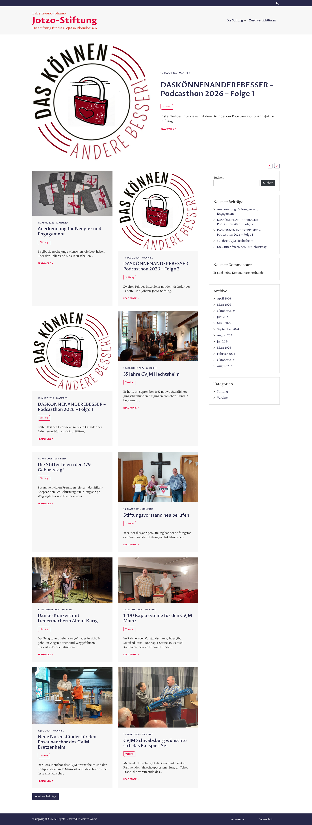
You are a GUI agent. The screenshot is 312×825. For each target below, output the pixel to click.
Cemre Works (89, 819)
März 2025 (224, 323)
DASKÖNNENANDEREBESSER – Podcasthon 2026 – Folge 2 (157, 266)
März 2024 (224, 347)
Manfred (184, 44)
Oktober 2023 (226, 360)
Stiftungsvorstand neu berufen (156, 515)
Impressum (231, 3)
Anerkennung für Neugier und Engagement (214, 61)
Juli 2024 (223, 341)
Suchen (218, 177)
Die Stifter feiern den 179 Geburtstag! (64, 467)
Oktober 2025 (226, 311)
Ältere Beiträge (47, 796)
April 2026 (224, 298)
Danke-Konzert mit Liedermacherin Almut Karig (68, 618)
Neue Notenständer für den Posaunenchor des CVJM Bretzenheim (67, 742)
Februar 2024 (226, 354)
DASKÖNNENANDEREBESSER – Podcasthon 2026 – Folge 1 (72, 407)
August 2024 (225, 335)
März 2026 (224, 305)
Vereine (129, 382)
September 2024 (228, 329)
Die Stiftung (235, 20)
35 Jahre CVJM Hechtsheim (151, 374)
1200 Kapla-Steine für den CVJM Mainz (157, 618)
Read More (167, 105)
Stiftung (166, 78)
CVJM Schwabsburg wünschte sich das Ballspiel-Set (155, 743)
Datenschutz (260, 3)
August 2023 (225, 366)
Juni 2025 (223, 317)
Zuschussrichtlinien (262, 20)
